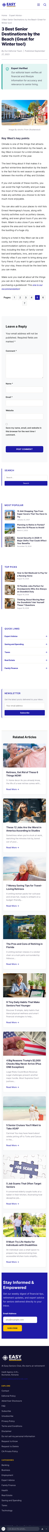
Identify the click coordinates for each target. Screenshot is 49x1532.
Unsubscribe (7, 1416)
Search (26, 483)
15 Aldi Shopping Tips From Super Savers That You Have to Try (32, 514)
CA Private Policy (10, 1451)
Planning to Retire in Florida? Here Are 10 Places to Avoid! (31, 526)
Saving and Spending (14, 644)
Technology (7, 1510)
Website (10, 410)
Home (4, 15)
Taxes (7, 652)
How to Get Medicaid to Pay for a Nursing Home (32, 574)
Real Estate (10, 660)
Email (9, 397)
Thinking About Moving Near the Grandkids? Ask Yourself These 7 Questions (31, 602)
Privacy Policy (8, 1421)
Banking (5, 1465)
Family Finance (11, 668)
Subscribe (24, 713)
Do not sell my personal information (18, 1436)
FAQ (3, 1406)
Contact (5, 1391)
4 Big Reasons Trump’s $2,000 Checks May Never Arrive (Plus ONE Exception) (23, 1063)
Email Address (9, 1313)
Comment (11, 351)
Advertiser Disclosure (12, 1401)
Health (5, 1490)
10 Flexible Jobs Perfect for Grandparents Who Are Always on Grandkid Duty (32, 589)
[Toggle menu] (38, 4)
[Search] (44, 4)
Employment (7, 1475)
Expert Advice (15, 15)
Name (9, 383)
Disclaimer (6, 1431)
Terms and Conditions (12, 1426)
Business (6, 1470)
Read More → (12, 789)
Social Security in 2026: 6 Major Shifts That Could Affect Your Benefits (32, 541)
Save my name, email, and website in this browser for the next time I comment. (23, 431)
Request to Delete (10, 1446)
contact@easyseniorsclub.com (15, 1379)
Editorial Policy (9, 1396)
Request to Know (10, 1441)
